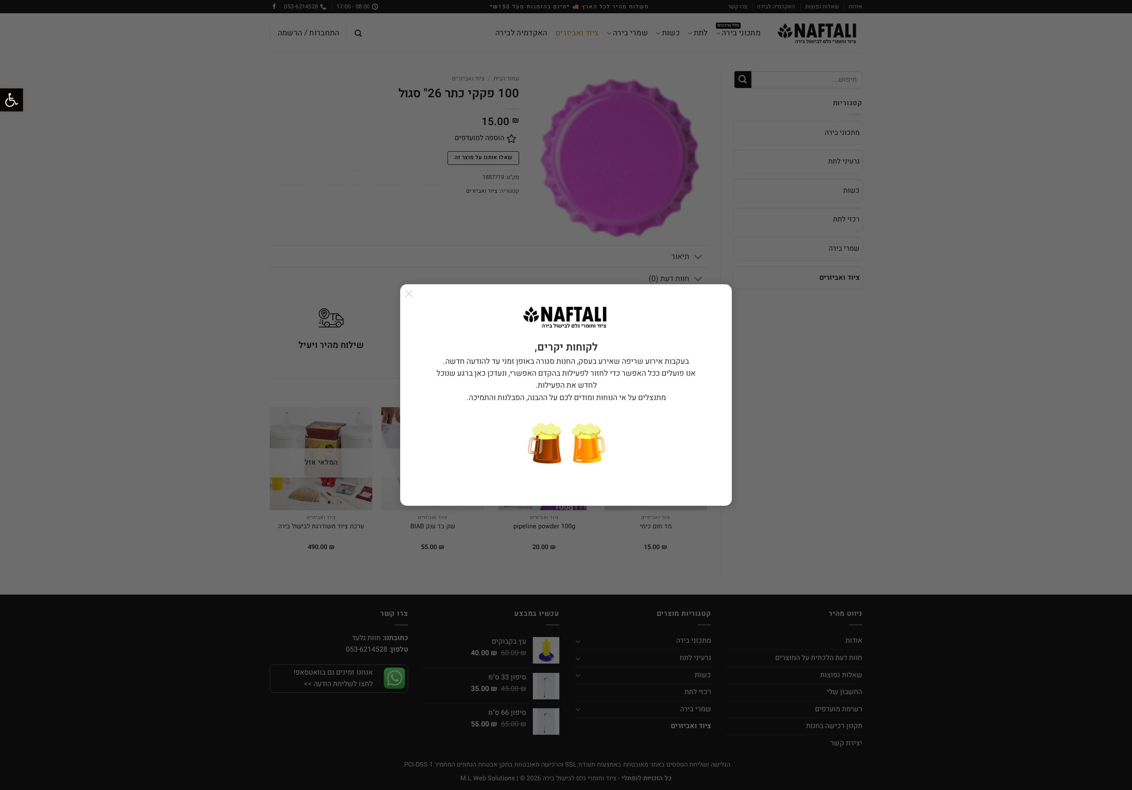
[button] (11, 99)
